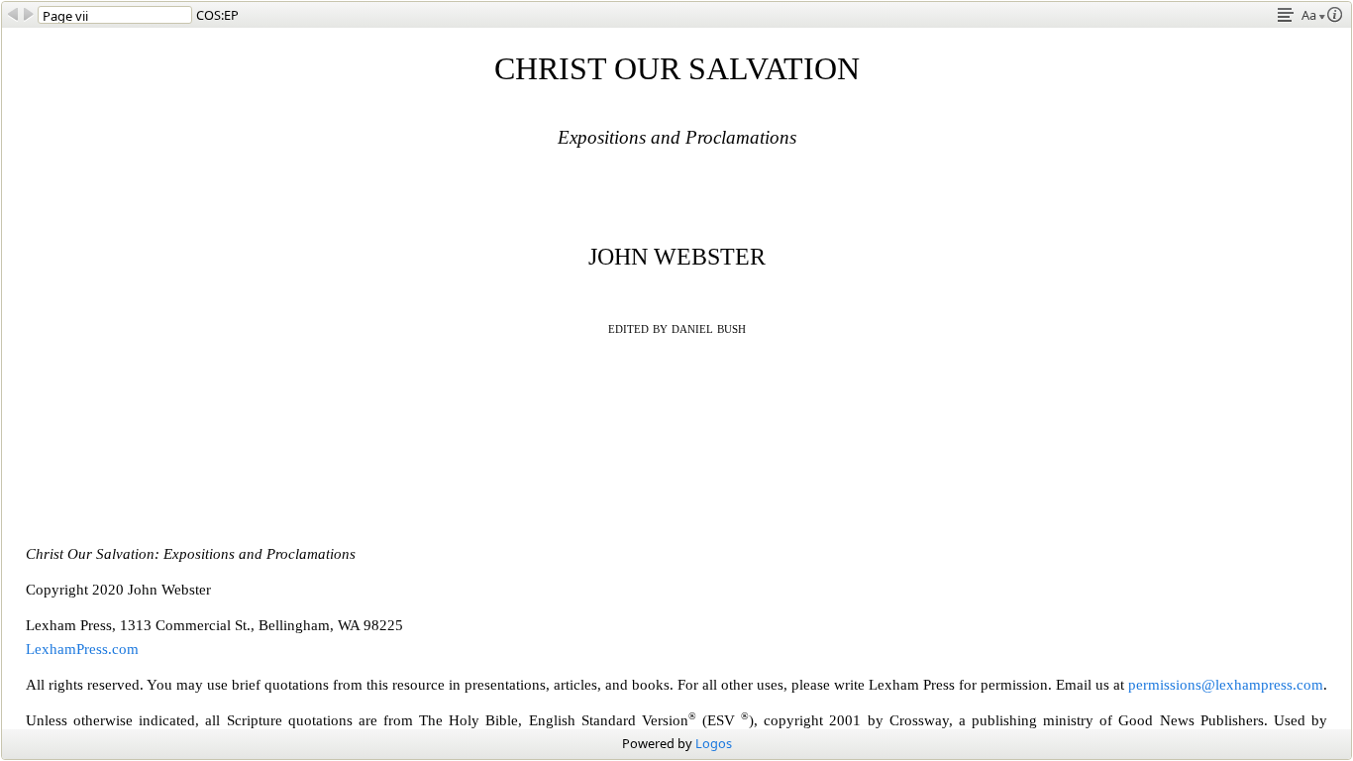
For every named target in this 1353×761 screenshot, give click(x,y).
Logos (713, 743)
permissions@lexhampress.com (1225, 685)
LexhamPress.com (82, 649)
